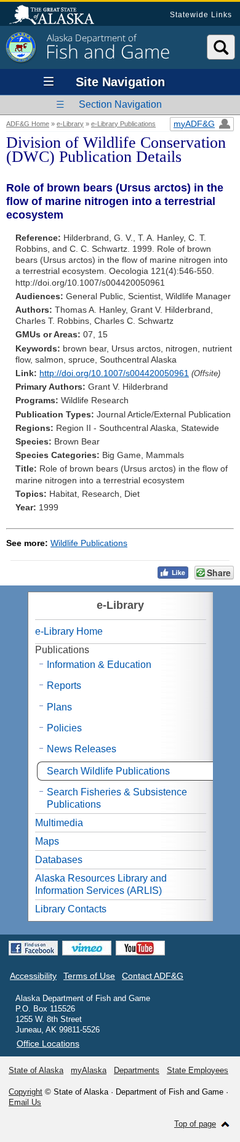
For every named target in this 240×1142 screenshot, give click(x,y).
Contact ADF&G (152, 976)
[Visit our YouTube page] (140, 948)
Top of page (195, 1123)
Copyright (25, 1091)
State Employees (197, 1070)
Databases (58, 859)
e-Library (70, 123)
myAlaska (88, 1070)
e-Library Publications (123, 123)
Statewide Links (201, 14)
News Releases (81, 749)
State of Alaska (57, 16)
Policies (64, 728)
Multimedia (59, 823)
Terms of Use (89, 976)
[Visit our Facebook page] (33, 948)
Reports (64, 685)
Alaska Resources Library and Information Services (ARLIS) (101, 884)
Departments (136, 1070)
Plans (59, 707)
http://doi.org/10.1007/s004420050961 (114, 373)
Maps (47, 841)
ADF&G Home (27, 123)
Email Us (25, 1102)
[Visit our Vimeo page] (86, 948)
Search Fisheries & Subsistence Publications (117, 798)
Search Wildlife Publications (108, 771)
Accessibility (33, 976)
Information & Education (99, 664)
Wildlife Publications (88, 543)
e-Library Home (69, 631)
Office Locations (48, 1043)
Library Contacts (70, 909)
